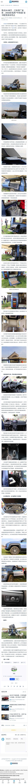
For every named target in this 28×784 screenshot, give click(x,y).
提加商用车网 (24, 759)
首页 (7, 5)
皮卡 (14, 25)
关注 (12, 679)
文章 (9, 5)
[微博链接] (26, 201)
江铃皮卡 (5, 23)
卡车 (11, 5)
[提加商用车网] (14, 2)
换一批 (24, 691)
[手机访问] (26, 204)
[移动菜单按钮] (2, 2)
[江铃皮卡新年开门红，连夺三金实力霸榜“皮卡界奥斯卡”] (5, 717)
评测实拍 (15, 5)
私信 (17, 679)
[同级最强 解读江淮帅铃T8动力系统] (5, 708)
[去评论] (26, 207)
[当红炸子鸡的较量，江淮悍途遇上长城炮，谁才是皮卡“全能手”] (5, 698)
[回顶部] (26, 210)
